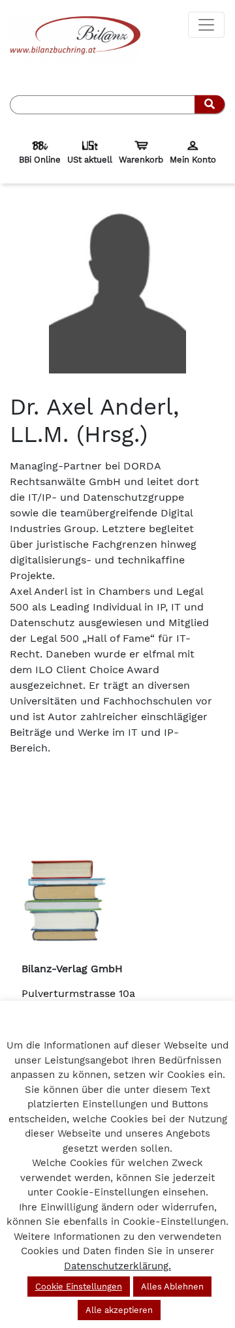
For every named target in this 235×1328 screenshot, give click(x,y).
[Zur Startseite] (75, 38)
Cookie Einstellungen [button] (78, 1286)
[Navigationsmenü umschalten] (206, 25)
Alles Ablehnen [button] (172, 1286)
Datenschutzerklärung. (117, 1266)
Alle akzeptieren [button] (119, 1310)
